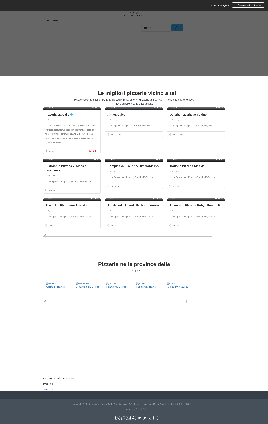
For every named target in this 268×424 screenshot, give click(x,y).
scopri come (49, 389)
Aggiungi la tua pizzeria (249, 5)
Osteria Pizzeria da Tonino (188, 114)
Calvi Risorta (115, 134)
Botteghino (115, 186)
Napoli (51, 150)
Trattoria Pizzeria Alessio (187, 166)
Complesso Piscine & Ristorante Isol (133, 166)
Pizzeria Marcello (57, 114)
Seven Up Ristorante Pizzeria (66, 205)
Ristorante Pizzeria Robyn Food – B (195, 205)
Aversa (51, 225)
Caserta (51, 190)
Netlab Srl (141, 409)
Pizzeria (51, 120)
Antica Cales (116, 114)
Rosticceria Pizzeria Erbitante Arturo (133, 205)
